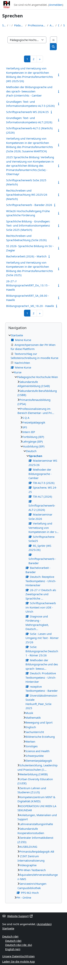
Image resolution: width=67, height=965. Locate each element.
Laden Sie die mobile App (18, 961)
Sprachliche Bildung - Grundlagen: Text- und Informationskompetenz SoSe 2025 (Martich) (28, 225)
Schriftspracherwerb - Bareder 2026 (29, 205)
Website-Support (18, 916)
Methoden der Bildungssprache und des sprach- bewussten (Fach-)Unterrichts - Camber (29, 91)
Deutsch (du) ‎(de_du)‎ (18, 945)
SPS (24, 427)
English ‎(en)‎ (12, 949)
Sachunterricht (34, 732)
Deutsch (58, 25)
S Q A (25, 418)
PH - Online (23, 897)
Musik (29, 713)
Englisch (30, 727)
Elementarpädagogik (38, 760)
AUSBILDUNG (28, 846)
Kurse (17, 372)
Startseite (4, 25)
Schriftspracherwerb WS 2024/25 (27, 112)
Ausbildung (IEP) (52, 25)
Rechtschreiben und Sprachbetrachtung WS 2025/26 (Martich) (26, 195)
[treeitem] (33, 616)
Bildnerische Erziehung (40, 736)
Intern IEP (28, 432)
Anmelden (55, 5)
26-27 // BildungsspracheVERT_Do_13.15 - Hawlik (27, 285)
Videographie (27, 865)
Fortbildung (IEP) (33, 437)
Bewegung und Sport (38, 722)
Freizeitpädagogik (33, 422)
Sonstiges (31, 746)
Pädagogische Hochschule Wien (19, 25)
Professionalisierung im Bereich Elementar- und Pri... (36, 25)
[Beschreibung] (59, 75)
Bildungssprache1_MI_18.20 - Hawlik (30, 306)
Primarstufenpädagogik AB (36, 851)
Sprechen (64, 25)
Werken (30, 741)
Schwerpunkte (34, 756)
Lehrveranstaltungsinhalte (36, 824)
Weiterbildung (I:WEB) (33, 774)
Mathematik (33, 717)
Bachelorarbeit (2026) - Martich (26, 256)
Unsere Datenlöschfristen (18, 956)
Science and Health (37, 751)
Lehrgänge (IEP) (32, 441)
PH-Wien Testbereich (32, 870)
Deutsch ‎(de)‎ (10, 936)
